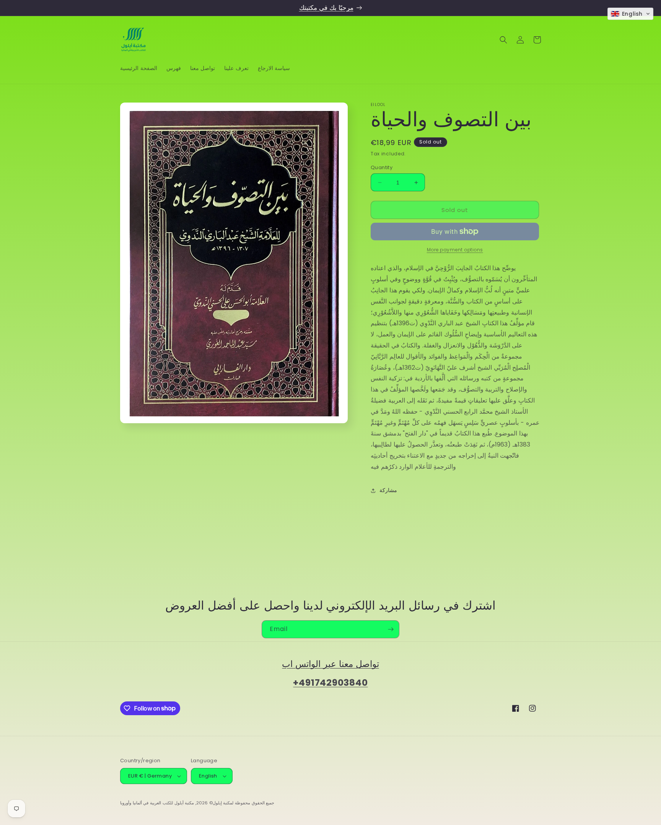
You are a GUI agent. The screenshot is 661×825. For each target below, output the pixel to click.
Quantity (381, 167)
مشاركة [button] (388, 490)
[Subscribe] (390, 629)
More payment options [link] (455, 249)
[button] (503, 39)
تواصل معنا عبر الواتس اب (330, 663)
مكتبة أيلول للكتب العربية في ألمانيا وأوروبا (157, 803)
